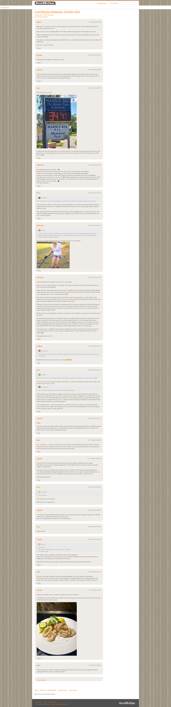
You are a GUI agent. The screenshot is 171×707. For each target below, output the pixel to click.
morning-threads (38, 16)
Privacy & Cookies (62, 704)
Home (36, 690)
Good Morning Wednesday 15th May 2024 (57, 11)
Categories (43, 690)
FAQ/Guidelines (51, 690)
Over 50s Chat (5, 7)
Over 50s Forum (101, 3)
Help (45, 702)
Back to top (52, 702)
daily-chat (45, 16)
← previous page (41, 680)
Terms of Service (62, 690)
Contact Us (38, 702)
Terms (53, 704)
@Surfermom (43, 444)
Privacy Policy (73, 690)
